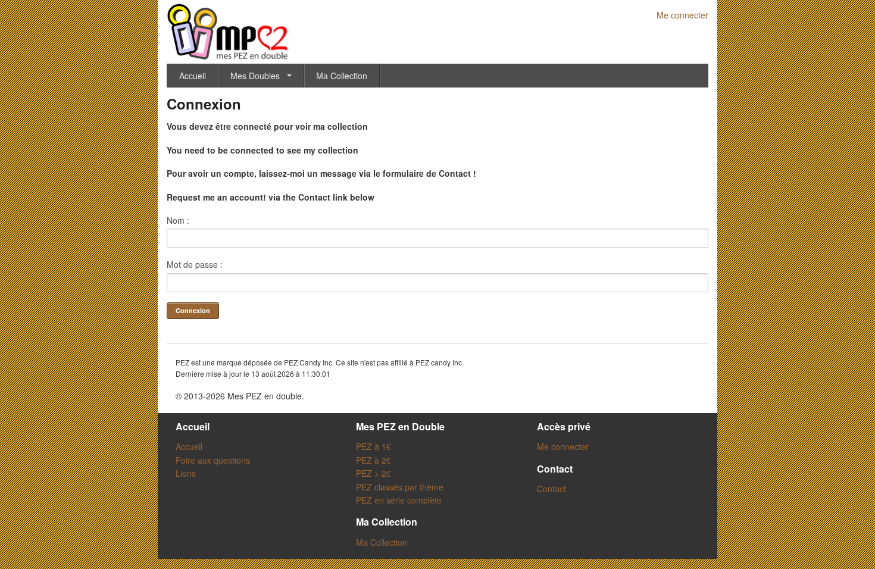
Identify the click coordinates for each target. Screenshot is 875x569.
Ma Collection (341, 76)
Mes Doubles (255, 76)
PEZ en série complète (399, 500)
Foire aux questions (213, 460)
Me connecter (682, 15)
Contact (551, 489)
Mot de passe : (195, 264)
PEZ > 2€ (373, 473)
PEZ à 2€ (373, 460)
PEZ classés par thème (399, 487)
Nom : (178, 220)
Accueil (192, 76)
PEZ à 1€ (373, 446)
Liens (186, 473)
